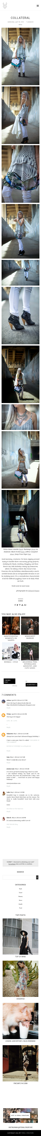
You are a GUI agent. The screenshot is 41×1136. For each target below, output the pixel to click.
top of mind (20, 957)
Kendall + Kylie (11, 662)
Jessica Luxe (11, 769)
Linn (8, 757)
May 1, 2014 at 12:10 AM (21, 734)
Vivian (9, 714)
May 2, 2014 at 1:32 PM (17, 792)
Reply (8, 708)
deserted (21, 999)
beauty (21, 896)
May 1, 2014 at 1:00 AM (22, 769)
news (20, 900)
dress (33, 549)
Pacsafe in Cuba (20, 1083)
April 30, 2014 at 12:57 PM (19, 700)
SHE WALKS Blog (12, 824)
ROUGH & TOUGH (12, 746)
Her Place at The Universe (15, 809)
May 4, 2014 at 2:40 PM (19, 818)
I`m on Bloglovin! (25, 746)
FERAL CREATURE (27, 1133)
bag (29, 554)
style (20, 24)
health (20, 904)
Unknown (10, 734)
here (20, 549)
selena (9, 700)
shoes (12, 554)
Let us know (12, 864)
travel (20, 892)
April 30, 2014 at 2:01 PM (19, 714)
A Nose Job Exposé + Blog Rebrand (20, 1041)
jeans (22, 552)
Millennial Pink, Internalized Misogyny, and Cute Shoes (30, 665)
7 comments (30, 22)
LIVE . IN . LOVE (12, 721)
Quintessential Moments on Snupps (11, 638)
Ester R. (9, 818)
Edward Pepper (33, 591)
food (20, 908)
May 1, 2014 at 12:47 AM (17, 757)
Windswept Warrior (30, 637)
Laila (8, 792)
